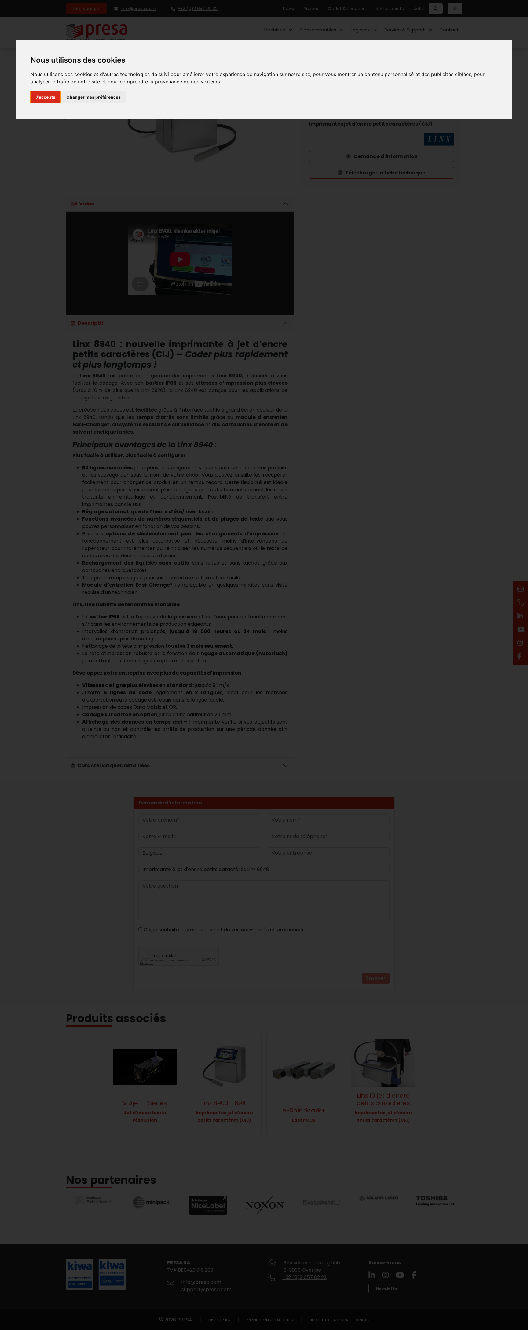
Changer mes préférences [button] (93, 97)
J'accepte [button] (45, 97)
